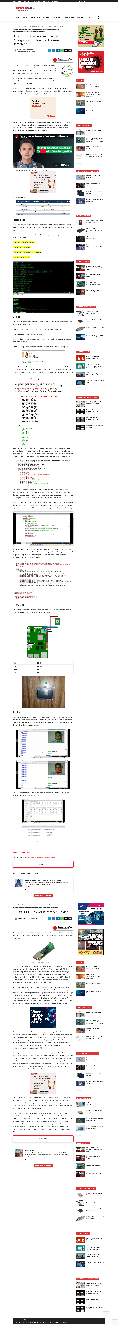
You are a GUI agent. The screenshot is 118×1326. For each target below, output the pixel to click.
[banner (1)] (43, 192)
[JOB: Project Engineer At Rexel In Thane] (80, 382)
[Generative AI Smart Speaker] (80, 103)
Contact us (26, 1322)
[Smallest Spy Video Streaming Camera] (80, 148)
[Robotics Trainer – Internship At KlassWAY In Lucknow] (80, 358)
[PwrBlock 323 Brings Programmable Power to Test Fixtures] (80, 230)
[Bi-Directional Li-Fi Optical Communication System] (80, 86)
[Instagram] (80, 1)
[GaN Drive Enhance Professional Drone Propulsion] (80, 329)
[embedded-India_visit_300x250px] (91, 72)
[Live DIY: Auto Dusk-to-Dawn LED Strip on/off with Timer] (80, 292)
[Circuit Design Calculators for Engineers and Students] (80, 404)
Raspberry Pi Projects (40, 31)
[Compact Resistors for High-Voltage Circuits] (80, 321)
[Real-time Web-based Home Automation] (80, 132)
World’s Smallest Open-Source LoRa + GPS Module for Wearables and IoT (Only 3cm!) (94, 139)
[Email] (66, 50)
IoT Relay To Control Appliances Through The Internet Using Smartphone (94, 94)
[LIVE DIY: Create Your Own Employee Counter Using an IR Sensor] (80, 268)
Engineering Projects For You (24, 26)
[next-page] (80, 117)
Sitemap (65, 1322)
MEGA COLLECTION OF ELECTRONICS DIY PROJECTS (23, 31)
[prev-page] (77, 117)
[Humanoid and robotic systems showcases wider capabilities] (80, 247)
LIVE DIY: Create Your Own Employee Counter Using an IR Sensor (94, 267)
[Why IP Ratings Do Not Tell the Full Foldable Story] (80, 239)
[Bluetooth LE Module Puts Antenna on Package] (80, 177)
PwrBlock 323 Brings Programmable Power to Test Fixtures (94, 230)
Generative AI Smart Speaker (94, 101)
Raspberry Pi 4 (37, 873)
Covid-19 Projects (54, 29)
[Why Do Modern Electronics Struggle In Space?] (80, 111)
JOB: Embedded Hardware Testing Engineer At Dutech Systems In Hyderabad (93, 366)
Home (14, 26)
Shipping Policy (18, 1322)
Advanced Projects (30, 29)
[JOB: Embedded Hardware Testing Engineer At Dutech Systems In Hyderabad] (80, 366)
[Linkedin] (82, 1)
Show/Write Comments (43, 895)
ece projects (29, 873)
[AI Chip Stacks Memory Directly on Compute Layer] (80, 201)
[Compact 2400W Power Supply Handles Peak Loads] (80, 337)
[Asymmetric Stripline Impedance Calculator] (80, 427)
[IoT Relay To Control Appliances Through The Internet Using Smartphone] (80, 94)
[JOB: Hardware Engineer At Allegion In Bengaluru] (80, 374)
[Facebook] (77, 1)
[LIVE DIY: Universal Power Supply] (80, 276)
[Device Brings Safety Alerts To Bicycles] (80, 193)
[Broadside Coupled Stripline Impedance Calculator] (80, 412)
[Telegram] (49, 50)
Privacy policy (44, 1322)
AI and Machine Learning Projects (42, 29)
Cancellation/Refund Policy (55, 1322)
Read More (27, 886)
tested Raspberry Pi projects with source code (40, 858)
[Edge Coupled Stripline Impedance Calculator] (80, 419)
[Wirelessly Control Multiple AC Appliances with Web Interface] (80, 156)
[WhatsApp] (62, 50)
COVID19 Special (21, 873)
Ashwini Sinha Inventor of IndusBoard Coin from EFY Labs (26, 50)
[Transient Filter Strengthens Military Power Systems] (80, 313)
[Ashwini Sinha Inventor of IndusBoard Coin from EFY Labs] (15, 50)
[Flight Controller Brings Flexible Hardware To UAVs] (80, 222)
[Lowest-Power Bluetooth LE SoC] (80, 185)
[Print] (70, 50)
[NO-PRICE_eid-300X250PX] (91, 46)
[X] (84, 1)
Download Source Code (21, 853)
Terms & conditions (34, 1322)
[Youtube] (87, 1)
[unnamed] (43, 118)
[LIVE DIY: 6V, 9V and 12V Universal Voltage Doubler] (80, 284)
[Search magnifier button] (97, 17)
